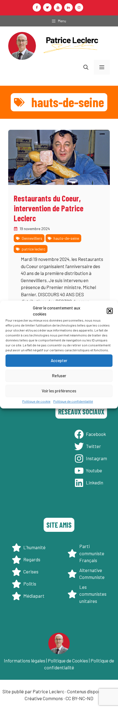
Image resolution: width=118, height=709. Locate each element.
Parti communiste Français (91, 553)
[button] (110, 311)
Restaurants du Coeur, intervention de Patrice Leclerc (48, 208)
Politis (29, 583)
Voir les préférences (59, 390)
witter (94, 446)
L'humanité (34, 547)
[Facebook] (37, 7)
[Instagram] (79, 7)
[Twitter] (47, 7)
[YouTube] (58, 7)
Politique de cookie (36, 401)
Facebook (96, 434)
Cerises (30, 571)
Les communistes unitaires (92, 594)
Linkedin (94, 482)
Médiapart (33, 596)
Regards (31, 559)
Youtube (94, 470)
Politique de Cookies (68, 660)
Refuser (59, 375)
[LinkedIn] (68, 7)
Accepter (59, 360)
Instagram (96, 458)
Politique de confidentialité (73, 401)
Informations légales (24, 660)
